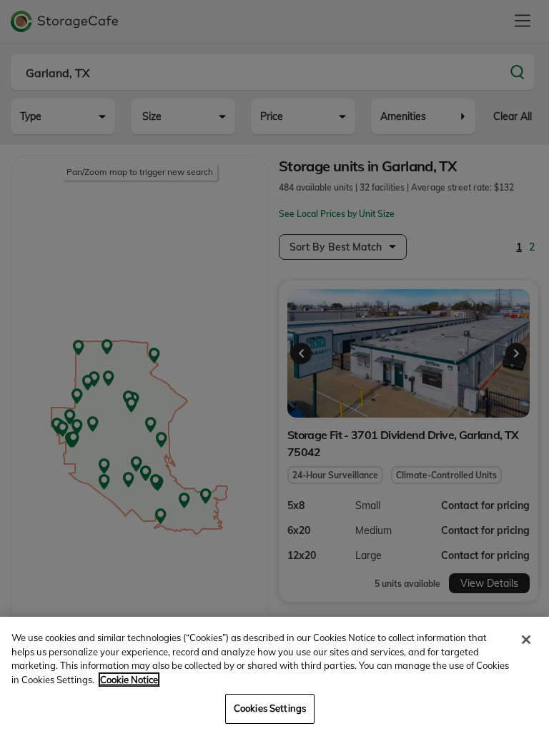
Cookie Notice (129, 679)
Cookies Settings (270, 708)
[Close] (526, 639)
